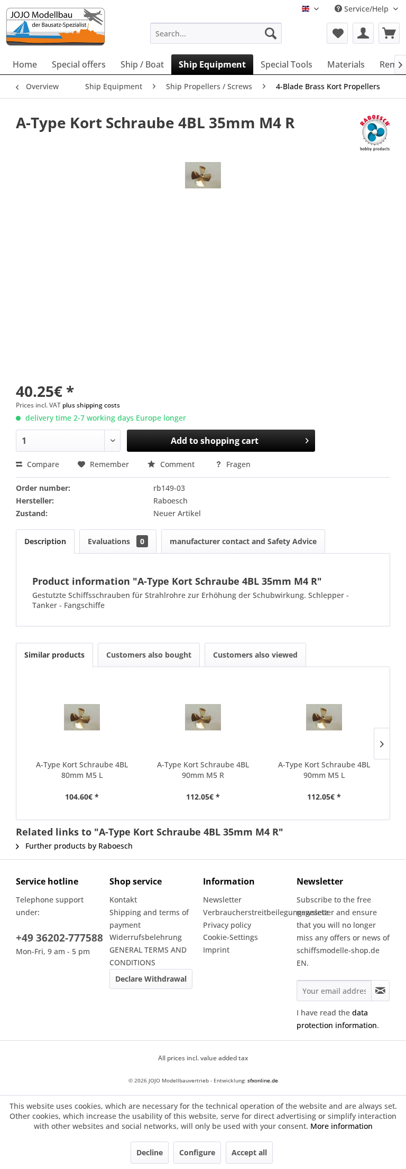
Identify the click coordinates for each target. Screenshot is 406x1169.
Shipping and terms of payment (149, 918)
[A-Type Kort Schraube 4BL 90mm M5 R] (203, 717)
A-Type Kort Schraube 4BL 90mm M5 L (324, 769)
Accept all (249, 1152)
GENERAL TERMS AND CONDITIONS (148, 956)
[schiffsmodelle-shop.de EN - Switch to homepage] (73, 26)
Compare (42, 464)
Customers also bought (148, 655)
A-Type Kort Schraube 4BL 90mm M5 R (203, 769)
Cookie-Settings (230, 937)
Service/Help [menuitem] (366, 9)
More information (341, 1126)
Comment (177, 464)
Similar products (54, 655)
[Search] (271, 33)
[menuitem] (216, 33)
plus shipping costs (91, 405)
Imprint (216, 950)
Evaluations (116, 541)
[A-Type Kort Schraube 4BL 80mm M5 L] (82, 717)
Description (45, 541)
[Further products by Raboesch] (375, 133)
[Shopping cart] (389, 33)
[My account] (363, 33)
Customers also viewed (255, 655)
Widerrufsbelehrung (145, 937)
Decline (149, 1152)
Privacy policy (227, 925)
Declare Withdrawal (151, 979)
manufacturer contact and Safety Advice (243, 541)
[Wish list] (337, 33)
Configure (197, 1152)
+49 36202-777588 (59, 938)
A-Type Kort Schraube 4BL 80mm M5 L (82, 769)
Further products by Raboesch (78, 846)
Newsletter (222, 900)
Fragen (237, 464)
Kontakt (123, 900)
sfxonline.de (262, 1080)
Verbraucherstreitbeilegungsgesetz (247, 912)
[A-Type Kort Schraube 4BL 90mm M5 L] (323, 717)
